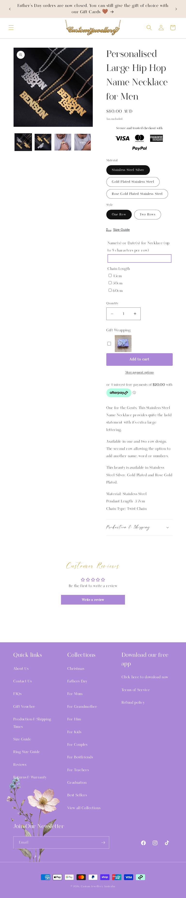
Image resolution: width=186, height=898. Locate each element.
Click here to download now (145, 677)
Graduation (77, 782)
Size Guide (121, 230)
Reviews (19, 765)
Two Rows (147, 214)
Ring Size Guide (26, 752)
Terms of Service (136, 690)
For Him (74, 719)
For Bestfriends (80, 757)
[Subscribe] (103, 842)
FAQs (17, 694)
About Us (20, 668)
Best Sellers (77, 795)
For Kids (74, 732)
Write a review (93, 600)
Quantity (112, 303)
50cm (118, 283)
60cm (118, 291)
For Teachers (78, 770)
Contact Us (22, 681)
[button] (11, 27)
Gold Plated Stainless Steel (133, 182)
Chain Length (119, 269)
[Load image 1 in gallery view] (23, 142)
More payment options (139, 372)
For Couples (77, 744)
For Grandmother (82, 706)
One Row (119, 214)
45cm (117, 276)
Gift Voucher (24, 706)
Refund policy (133, 702)
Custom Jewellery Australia (98, 886)
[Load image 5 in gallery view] (43, 142)
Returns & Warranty (30, 777)
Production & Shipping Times (32, 723)
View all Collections (83, 808)
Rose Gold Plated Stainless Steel (137, 194)
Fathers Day (77, 681)
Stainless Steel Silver (128, 170)
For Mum (75, 694)
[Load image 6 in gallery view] (62, 142)
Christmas (75, 668)
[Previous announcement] (10, 9)
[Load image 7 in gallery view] (82, 142)
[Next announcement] (176, 9)
